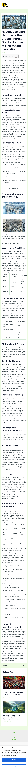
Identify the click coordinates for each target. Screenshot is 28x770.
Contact (14, 739)
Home (14, 732)
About (14, 737)
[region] (14, 758)
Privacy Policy (14, 734)
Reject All (14, 766)
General (4, 697)
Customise (14, 763)
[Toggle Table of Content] (15, 56)
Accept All (14, 759)
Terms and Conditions (14, 735)
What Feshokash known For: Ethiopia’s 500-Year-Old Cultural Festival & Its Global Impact (13, 692)
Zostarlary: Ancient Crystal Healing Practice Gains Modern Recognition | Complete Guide (13, 717)
